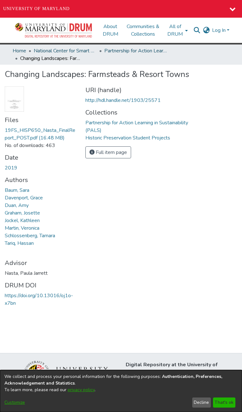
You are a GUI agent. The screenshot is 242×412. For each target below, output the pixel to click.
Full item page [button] (111, 152)
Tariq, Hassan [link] (19, 243)
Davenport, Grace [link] (24, 197)
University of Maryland (36, 8)
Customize (14, 402)
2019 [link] (11, 167)
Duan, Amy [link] (17, 205)
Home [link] (19, 50)
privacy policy (81, 390)
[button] (53, 30)
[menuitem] (177, 30)
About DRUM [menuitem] (110, 30)
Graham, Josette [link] (22, 212)
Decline (201, 402)
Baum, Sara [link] (17, 190)
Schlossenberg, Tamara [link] (30, 235)
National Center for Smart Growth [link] (65, 50)
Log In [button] (219, 30)
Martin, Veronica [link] (22, 228)
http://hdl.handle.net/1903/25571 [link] (123, 100)
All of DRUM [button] (175, 30)
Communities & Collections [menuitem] (143, 30)
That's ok (224, 402)
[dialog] (121, 391)
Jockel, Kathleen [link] (22, 220)
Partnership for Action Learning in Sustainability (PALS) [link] (135, 50)
